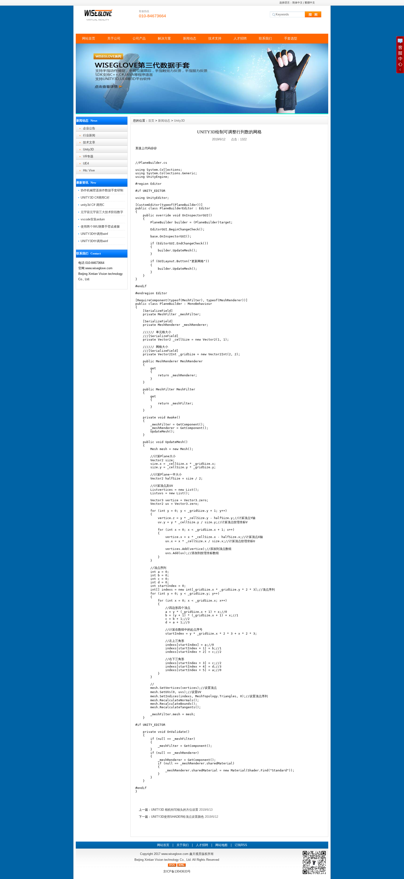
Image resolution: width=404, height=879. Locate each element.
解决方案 (164, 38)
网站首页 (88, 38)
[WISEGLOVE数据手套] (202, 112)
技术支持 (214, 38)
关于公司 (113, 38)
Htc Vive (89, 170)
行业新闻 (89, 135)
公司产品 (139, 38)
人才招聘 (240, 38)
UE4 (86, 163)
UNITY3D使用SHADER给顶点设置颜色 (177, 816)
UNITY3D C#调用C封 (95, 197)
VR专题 (88, 156)
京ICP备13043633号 (177, 871)
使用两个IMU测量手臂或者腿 (100, 226)
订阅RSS (241, 845)
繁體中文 (310, 2)
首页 (151, 120)
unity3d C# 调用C (92, 205)
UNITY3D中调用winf (94, 234)
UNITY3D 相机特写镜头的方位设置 (174, 809)
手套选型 (290, 38)
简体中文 (297, 2)
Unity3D (88, 149)
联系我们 (265, 38)
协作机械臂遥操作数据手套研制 (102, 190)
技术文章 (89, 142)
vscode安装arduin (93, 219)
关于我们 (183, 845)
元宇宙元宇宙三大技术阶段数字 (102, 212)
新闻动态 (189, 38)
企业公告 (89, 128)
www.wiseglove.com (174, 854)
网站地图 (221, 845)
